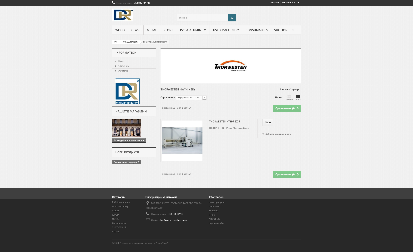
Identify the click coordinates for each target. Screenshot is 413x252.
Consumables (257, 30)
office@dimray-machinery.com (173, 220)
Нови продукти (127, 152)
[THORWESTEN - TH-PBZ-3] (182, 141)
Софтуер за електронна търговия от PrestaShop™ (144, 243)
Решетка (289, 100)
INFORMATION (126, 52)
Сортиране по (168, 97)
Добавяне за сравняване (278, 134)
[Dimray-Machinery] (142, 15)
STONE (168, 30)
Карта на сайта (216, 223)
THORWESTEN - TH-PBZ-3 (224, 121)
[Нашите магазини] (134, 128)
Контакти (274, 2)
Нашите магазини (131, 111)
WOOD (120, 30)
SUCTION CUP (284, 30)
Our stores (122, 71)
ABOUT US (123, 66)
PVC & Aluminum (193, 30)
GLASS (135, 30)
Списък (298, 100)
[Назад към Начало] (115, 42)
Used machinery (226, 30)
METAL (152, 30)
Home (120, 61)
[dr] (127, 91)
